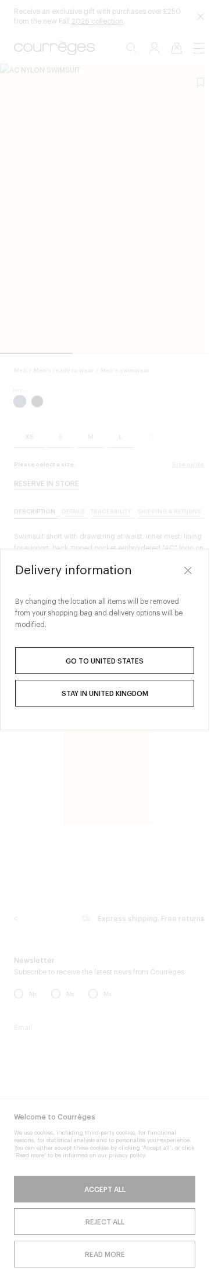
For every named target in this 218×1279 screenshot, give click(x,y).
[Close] (187, 570)
